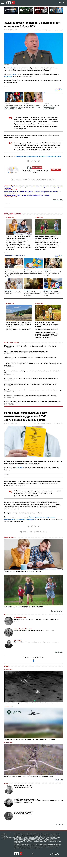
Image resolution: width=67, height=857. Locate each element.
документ (36, 531)
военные (25, 179)
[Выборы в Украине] (56, 13)
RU (60, 3)
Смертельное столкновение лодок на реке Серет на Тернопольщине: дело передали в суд (32, 372)
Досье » (6, 783)
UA (57, 3)
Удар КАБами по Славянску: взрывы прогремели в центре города (26, 352)
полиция (25, 531)
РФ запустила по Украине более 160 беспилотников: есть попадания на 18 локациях (31, 378)
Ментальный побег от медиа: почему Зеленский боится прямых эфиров (34, 630)
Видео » (6, 666)
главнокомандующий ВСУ (48, 179)
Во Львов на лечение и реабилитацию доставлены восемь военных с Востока (26, 195)
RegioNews (8, 76)
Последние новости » (11, 342)
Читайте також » (9, 185)
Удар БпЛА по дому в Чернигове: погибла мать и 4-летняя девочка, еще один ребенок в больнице (33, 364)
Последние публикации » (12, 214)
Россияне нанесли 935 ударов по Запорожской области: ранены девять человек (30, 384)
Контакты (4, 834)
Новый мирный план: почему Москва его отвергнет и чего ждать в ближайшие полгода (33, 390)
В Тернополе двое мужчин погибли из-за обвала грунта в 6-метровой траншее (30, 346)
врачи (30, 531)
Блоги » (6, 614)
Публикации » (9, 537)
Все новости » (58, 200)
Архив (3, 839)
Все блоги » (59, 652)
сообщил (13, 74)
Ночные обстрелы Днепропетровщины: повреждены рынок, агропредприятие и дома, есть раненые (32, 402)
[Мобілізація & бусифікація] (26, 13)
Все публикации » (57, 611)
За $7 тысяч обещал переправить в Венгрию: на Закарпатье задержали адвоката (30, 357)
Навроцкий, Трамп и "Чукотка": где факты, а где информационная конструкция (36, 642)
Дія (20, 531)
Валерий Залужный (34, 179)
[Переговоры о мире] (41, 13)
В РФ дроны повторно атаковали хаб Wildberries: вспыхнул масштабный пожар (30, 396)
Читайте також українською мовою (42, 29)
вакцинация (43, 531)
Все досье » (59, 824)
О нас (3, 833)
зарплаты (19, 179)
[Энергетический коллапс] (11, 13)
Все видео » (59, 779)
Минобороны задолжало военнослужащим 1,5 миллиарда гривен (38, 156)
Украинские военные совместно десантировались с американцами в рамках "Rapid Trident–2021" (32, 191)
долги (13, 179)
